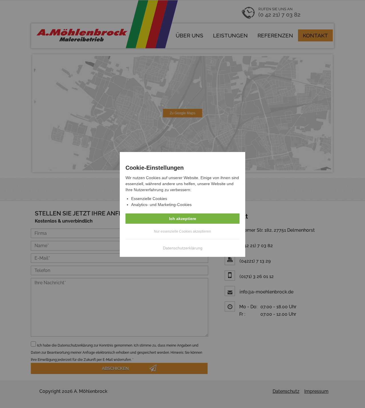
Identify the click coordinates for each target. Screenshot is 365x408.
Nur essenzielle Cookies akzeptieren (182, 231)
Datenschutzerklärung (182, 248)
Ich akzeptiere (182, 218)
